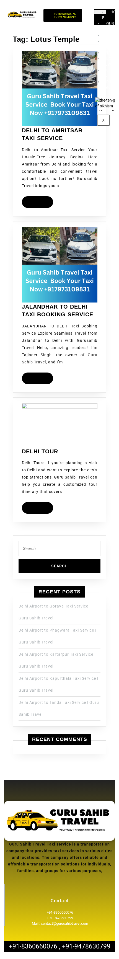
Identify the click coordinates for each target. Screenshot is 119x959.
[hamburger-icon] (100, 12)
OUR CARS (108, 44)
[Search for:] (59, 550)
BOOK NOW (109, 61)
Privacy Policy (110, 84)
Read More (40, 200)
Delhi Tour (40, 451)
